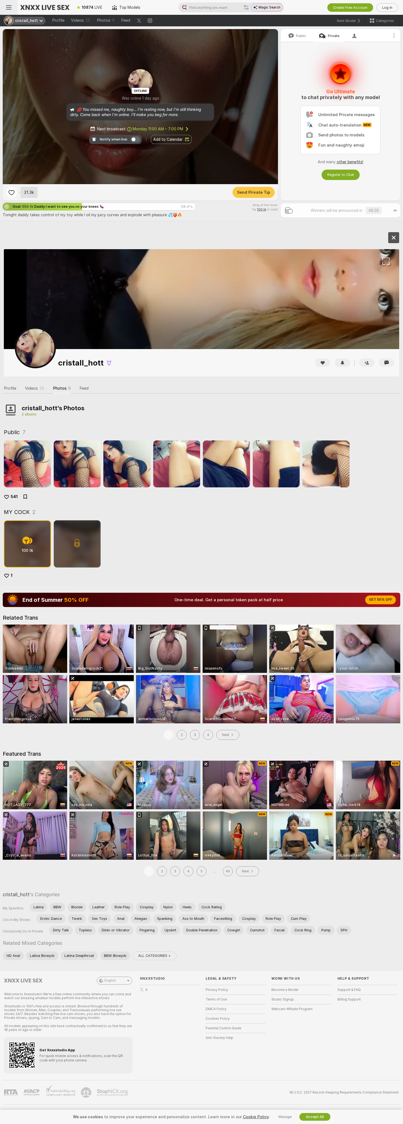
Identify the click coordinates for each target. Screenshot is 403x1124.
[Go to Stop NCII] (113, 1092)
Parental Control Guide (223, 1028)
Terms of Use (216, 999)
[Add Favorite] (11, 192)
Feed (125, 20)
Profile (58, 20)
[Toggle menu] (9, 7)
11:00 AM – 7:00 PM (158, 129)
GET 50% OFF (380, 600)
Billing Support (349, 999)
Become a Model (284, 990)
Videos (80, 20)
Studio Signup (282, 999)
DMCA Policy (216, 1009)
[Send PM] (386, 362)
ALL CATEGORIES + (154, 956)
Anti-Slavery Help (219, 1038)
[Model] (393, 237)
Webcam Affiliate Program (292, 1009)
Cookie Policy (256, 1117)
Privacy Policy (217, 990)
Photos (106, 20)
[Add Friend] (366, 362)
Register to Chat (340, 175)
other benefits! (350, 162)
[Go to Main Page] (45, 7)
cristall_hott (16, 894)
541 (14, 496)
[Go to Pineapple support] (86, 1092)
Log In (387, 7)
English (110, 980)
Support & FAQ (349, 990)
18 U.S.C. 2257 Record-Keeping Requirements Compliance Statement (344, 1092)
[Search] (246, 7)
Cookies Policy (218, 1019)
